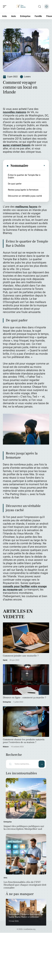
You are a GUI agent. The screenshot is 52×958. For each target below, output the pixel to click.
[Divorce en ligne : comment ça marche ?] (26, 679)
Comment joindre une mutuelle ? (21, 655)
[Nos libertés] (21, 6)
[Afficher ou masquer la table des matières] (36, 165)
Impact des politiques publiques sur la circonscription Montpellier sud (24, 828)
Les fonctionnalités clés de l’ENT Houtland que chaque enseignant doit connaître (25, 885)
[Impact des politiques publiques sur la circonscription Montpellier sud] (26, 798)
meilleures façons (26, 207)
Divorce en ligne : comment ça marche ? (24, 697)
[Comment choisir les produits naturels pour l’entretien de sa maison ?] (26, 721)
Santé (5, 660)
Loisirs (27, 76)
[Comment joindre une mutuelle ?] (26, 637)
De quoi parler (15, 183)
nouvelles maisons (14, 112)
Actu (5, 877)
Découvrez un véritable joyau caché (25, 195)
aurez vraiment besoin (16, 145)
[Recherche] (40, 6)
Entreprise (7, 702)
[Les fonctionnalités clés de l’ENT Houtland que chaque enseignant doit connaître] (26, 854)
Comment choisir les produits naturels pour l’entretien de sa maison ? (23, 741)
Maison (6, 746)
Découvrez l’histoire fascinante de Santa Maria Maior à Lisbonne (26, 915)
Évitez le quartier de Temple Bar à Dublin (24, 176)
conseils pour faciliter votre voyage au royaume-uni (25, 588)
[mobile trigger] (5, 6)
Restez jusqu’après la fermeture (23, 189)
